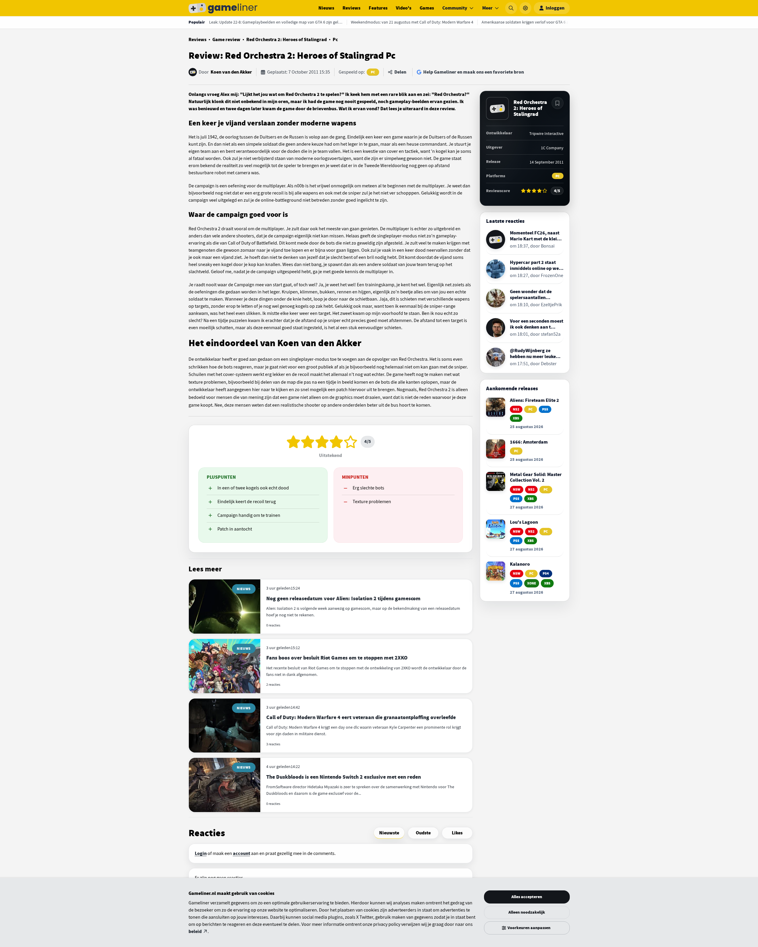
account (241, 853)
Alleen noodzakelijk (526, 912)
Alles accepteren (526, 897)
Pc (335, 39)
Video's (403, 8)
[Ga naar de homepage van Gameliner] (223, 8)
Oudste (423, 833)
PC (373, 72)
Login (201, 853)
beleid (195, 931)
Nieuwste (389, 833)
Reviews (351, 8)
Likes (457, 833)
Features (378, 8)
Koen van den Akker (231, 72)
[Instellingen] (525, 8)
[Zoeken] (511, 8)
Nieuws (326, 8)
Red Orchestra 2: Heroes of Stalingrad (286, 39)
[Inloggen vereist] (558, 103)
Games (427, 8)
